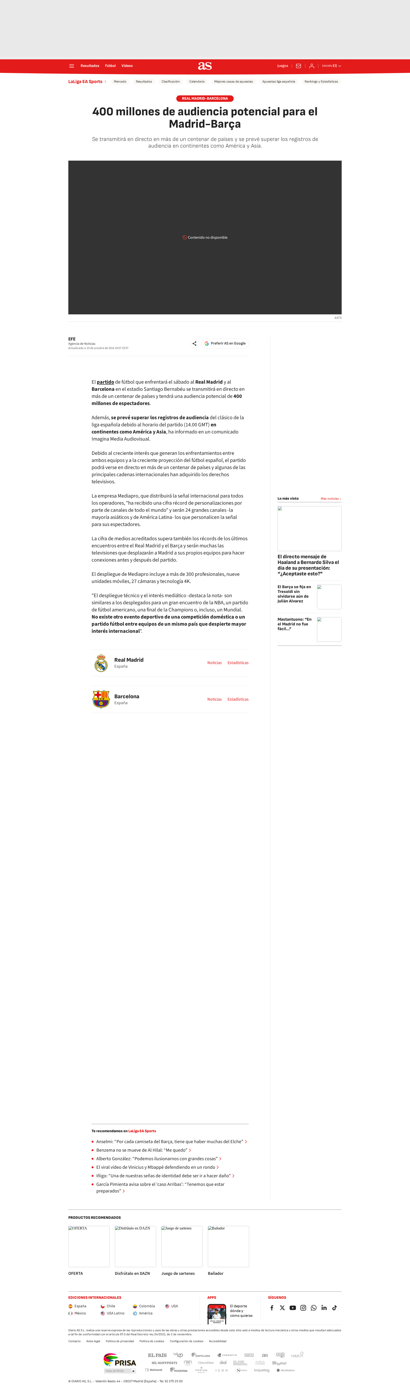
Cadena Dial (223, 1363)
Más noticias (330, 499)
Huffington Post (164, 1363)
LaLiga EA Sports (85, 81)
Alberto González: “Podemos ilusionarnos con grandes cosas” (157, 1158)
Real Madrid (129, 659)
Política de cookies (152, 1341)
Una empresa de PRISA (119, 1360)
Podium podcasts (201, 1370)
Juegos (282, 66)
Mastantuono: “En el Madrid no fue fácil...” (295, 624)
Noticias (214, 663)
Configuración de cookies (186, 1341)
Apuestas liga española (278, 81)
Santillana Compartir (227, 1355)
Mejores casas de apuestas (233, 81)
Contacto (74, 1341)
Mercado (120, 81)
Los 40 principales (178, 1355)
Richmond (153, 1370)
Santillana (201, 1355)
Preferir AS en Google (228, 343)
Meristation (285, 1370)
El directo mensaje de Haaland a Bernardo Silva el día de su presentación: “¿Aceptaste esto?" (308, 565)
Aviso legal (93, 1341)
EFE (71, 339)
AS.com (265, 1355)
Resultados (90, 66)
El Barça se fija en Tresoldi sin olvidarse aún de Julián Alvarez (294, 594)
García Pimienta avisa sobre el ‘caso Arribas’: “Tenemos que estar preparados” (160, 1187)
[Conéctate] (312, 66)
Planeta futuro (260, 1363)
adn (280, 1355)
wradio (188, 1363)
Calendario (197, 81)
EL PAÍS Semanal (240, 1363)
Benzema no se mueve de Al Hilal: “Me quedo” (141, 1150)
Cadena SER (249, 1355)
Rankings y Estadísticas (321, 81)
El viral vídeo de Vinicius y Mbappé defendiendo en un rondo (155, 1167)
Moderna (179, 1370)
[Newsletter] (298, 66)
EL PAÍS (157, 1355)
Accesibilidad (217, 1341)
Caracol (297, 1355)
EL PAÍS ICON (221, 1370)
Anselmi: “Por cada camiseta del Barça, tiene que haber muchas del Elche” (169, 1141)
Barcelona (126, 696)
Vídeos (127, 66)
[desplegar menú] (71, 66)
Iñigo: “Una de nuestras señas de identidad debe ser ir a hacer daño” (163, 1176)
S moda (241, 1370)
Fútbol (110, 66)
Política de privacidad (120, 1341)
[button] (194, 343)
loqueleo (261, 1370)
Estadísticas (238, 663)
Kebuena (279, 1363)
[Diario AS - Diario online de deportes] (205, 66)
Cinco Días (206, 1363)
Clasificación (171, 81)
